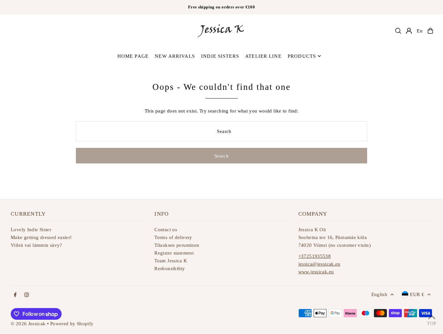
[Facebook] (15, 295)
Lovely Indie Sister (31, 229)
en (420, 30)
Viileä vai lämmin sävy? (36, 245)
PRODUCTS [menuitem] (302, 56)
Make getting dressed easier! (41, 237)
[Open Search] (398, 31)
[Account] (409, 31)
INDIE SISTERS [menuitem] (220, 56)
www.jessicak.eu (316, 271)
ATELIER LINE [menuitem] (263, 56)
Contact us (165, 229)
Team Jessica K (170, 260)
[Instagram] (26, 295)
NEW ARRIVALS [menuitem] (175, 56)
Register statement (174, 253)
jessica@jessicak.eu (319, 264)
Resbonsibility (169, 268)
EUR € (417, 294)
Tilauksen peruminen (176, 245)
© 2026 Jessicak (28, 323)
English (379, 294)
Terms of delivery (173, 237)
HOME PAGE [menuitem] (133, 56)
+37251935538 (314, 256)
